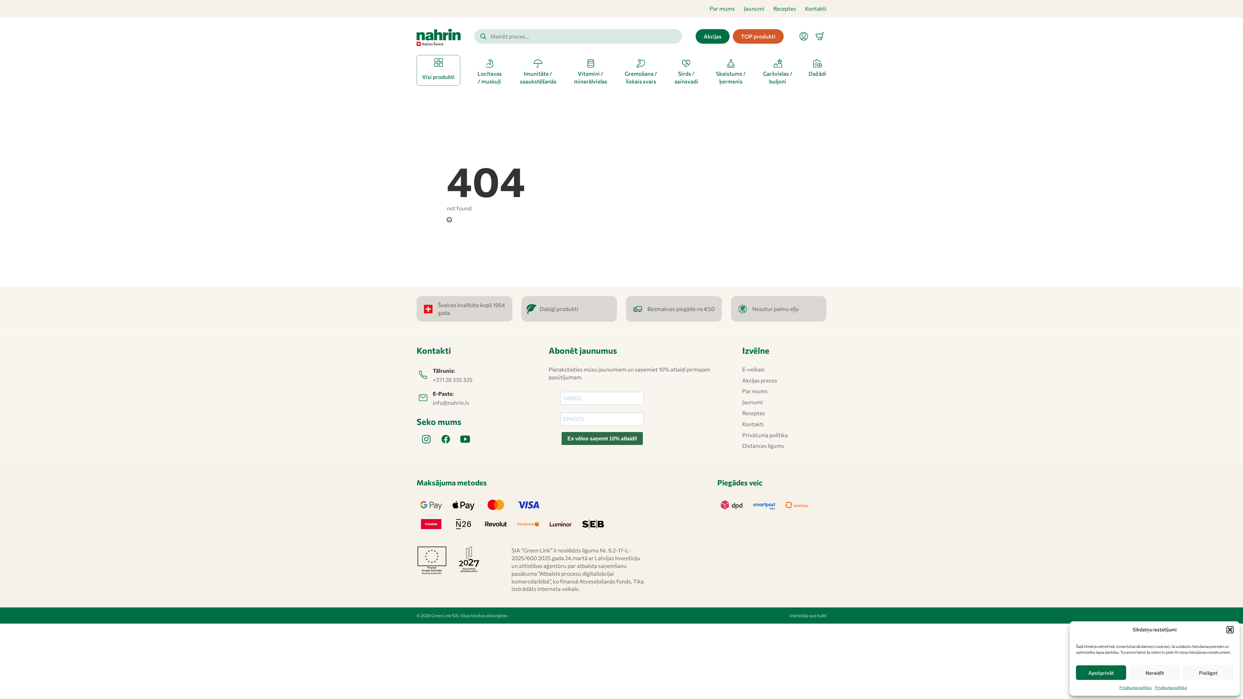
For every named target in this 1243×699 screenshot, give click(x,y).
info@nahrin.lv (451, 402)
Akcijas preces (759, 380)
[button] (1230, 630)
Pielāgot (1208, 673)
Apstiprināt (1101, 673)
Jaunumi (754, 8)
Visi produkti (438, 76)
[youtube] (465, 439)
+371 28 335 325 (453, 379)
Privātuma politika (1135, 687)
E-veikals (753, 369)
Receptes (784, 8)
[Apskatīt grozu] (819, 36)
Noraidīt (1155, 673)
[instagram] (426, 439)
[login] (803, 36)
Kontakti (815, 8)
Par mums (722, 8)
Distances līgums (763, 445)
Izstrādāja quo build (807, 615)
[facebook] (445, 439)
